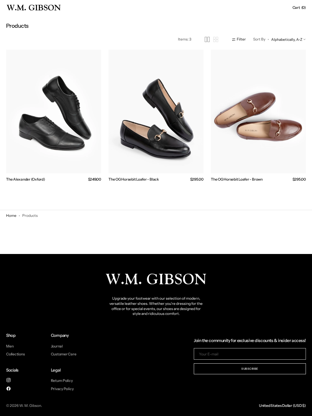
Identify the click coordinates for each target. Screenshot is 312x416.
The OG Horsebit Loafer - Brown (237, 179)
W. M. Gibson (30, 405)
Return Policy (62, 381)
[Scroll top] (303, 407)
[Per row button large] (207, 39)
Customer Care (63, 354)
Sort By (259, 39)
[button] (299, 7)
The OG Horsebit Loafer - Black (133, 179)
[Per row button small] (215, 39)
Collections (15, 354)
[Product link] (53, 111)
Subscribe (249, 368)
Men (9, 346)
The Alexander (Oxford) (25, 179)
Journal (57, 346)
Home (11, 215)
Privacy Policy (62, 388)
